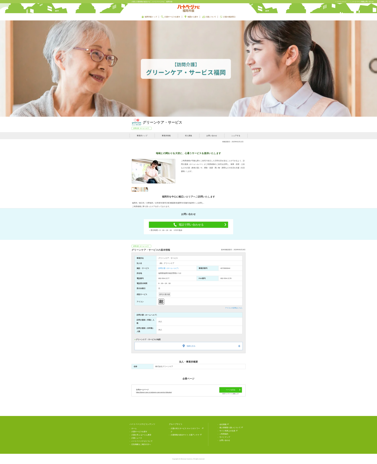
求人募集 (188, 136)
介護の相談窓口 (229, 17)
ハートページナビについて (142, 441)
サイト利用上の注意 (227, 431)
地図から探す (193, 17)
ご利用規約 (223, 434)
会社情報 (222, 424)
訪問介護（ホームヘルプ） (141, 128)
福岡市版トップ (151, 17)
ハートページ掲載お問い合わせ (363, 1)
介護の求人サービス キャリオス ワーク (185, 430)
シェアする (235, 136)
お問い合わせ (211, 136)
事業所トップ (142, 136)
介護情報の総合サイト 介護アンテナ (185, 435)
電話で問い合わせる (191, 224)
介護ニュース (136, 438)
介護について (210, 17)
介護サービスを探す (172, 17)
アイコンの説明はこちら (233, 308)
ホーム (134, 428)
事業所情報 (166, 136)
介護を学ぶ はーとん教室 (141, 435)
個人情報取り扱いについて (230, 428)
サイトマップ (224, 437)
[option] (154, 172)
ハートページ (341, 1)
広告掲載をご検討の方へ (141, 444)
